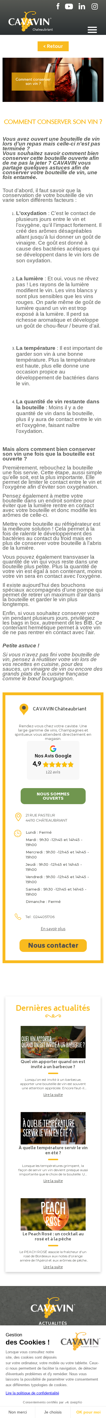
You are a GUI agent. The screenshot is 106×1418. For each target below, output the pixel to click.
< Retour (53, 47)
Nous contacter (53, 946)
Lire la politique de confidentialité (32, 1393)
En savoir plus (53, 929)
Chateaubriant (43, 30)
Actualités (53, 1323)
